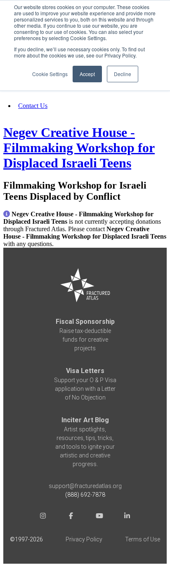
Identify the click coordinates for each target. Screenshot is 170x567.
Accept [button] (87, 73)
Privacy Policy (84, 539)
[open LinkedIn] (127, 517)
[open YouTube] (99, 517)
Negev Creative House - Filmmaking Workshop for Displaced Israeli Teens (79, 147)
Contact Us (32, 105)
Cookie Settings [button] (50, 73)
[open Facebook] (71, 517)
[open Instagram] (43, 517)
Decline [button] (122, 73)
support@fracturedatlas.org (85, 486)
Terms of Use (142, 539)
